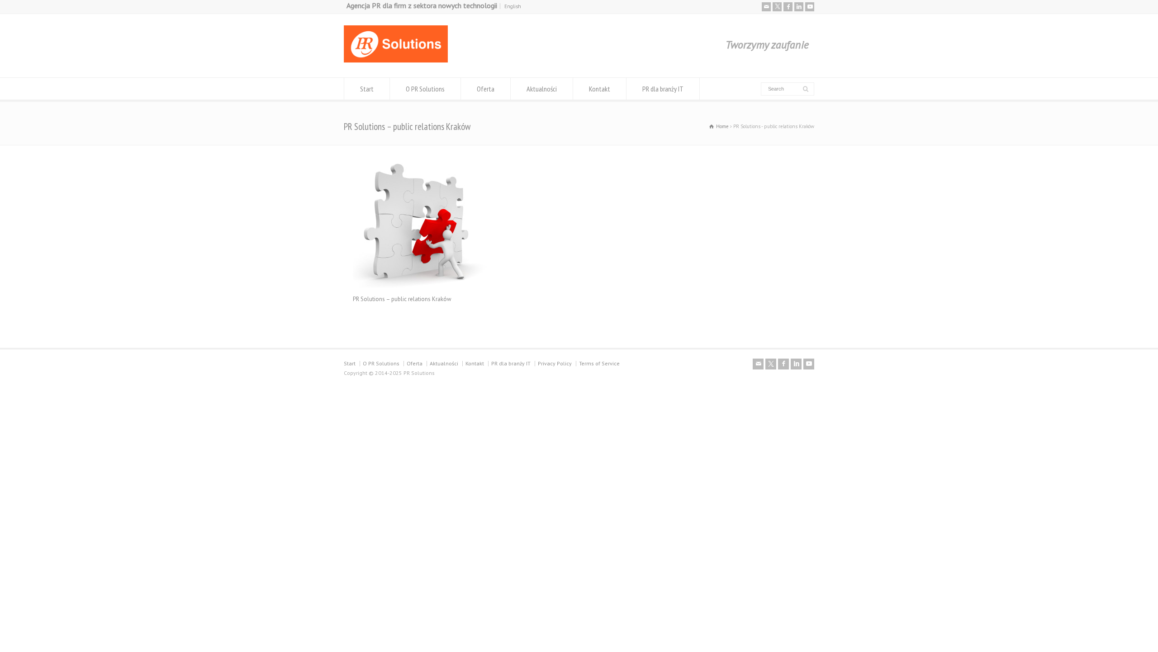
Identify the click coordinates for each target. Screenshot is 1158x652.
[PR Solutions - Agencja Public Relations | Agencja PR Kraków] (396, 60)
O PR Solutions (425, 88)
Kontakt (599, 88)
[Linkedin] (798, 6)
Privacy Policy (555, 363)
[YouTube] (809, 6)
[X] (777, 6)
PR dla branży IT (662, 88)
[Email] (766, 6)
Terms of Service (599, 363)
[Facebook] (788, 6)
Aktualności (542, 88)
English (512, 6)
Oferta (485, 88)
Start (367, 88)
